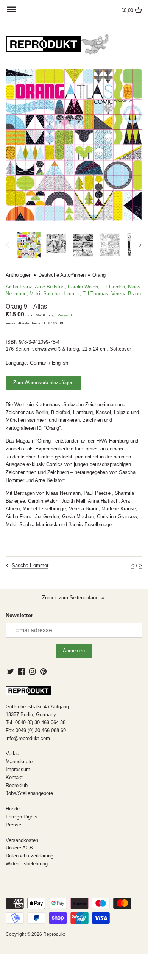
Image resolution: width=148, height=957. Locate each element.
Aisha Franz (19, 287)
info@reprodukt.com (28, 738)
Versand (65, 315)
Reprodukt (54, 934)
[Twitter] (10, 671)
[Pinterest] (43, 671)
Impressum (18, 769)
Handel (13, 809)
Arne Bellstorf (50, 287)
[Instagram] (32, 671)
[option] (29, 245)
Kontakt (14, 777)
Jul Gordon (113, 287)
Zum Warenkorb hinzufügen (43, 382)
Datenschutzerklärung (29, 856)
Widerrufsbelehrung (27, 864)
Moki (35, 293)
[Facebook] (21, 671)
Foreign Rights (21, 817)
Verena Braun (126, 293)
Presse (13, 825)
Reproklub (17, 785)
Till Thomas (95, 293)
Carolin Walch (83, 287)
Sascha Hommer (61, 293)
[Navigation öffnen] (11, 9)
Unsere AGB (19, 848)
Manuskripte (19, 761)
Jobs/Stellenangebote (29, 793)
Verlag (12, 753)
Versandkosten (22, 840)
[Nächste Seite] (139, 245)
